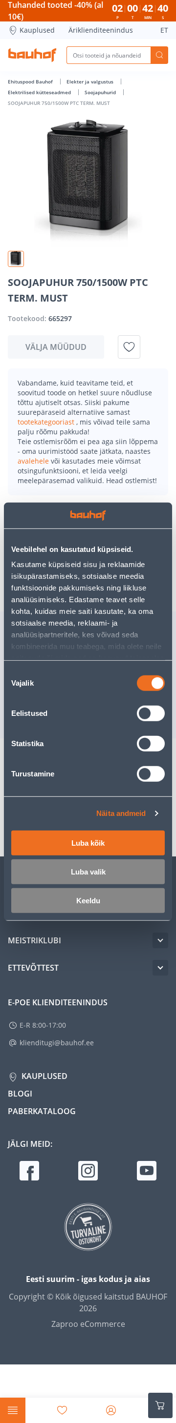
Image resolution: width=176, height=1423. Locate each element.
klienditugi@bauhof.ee (57, 1042)
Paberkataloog (42, 1111)
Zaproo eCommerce (88, 1324)
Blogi (20, 1093)
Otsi (159, 55)
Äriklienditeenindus (100, 30)
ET (164, 30)
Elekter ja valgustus (90, 81)
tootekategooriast (47, 422)
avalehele (34, 461)
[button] (16, 259)
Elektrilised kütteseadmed (40, 92)
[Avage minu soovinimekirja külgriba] (62, 1410)
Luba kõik (88, 842)
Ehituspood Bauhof (31, 81)
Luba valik (88, 871)
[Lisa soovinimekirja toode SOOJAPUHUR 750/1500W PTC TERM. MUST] (129, 347)
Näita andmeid (121, 813)
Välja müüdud (56, 347)
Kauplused (37, 30)
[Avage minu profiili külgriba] (111, 1410)
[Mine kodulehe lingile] (32, 55)
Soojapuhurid (101, 92)
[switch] (151, 713)
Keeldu (88, 900)
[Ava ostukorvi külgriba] (160, 1405)
